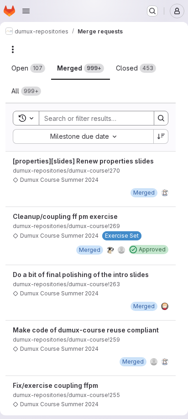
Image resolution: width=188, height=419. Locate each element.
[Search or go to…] (152, 10)
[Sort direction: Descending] (161, 136)
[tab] (28, 68)
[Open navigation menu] (26, 11)
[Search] (161, 118)
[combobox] (83, 136)
